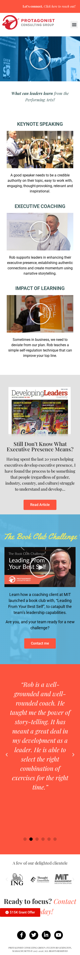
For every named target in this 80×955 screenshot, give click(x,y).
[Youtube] (58, 935)
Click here (50, 6)
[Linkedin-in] (46, 935)
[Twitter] (33, 935)
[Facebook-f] (21, 935)
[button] (74, 24)
